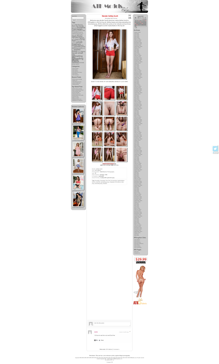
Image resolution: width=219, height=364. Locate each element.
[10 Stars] (115, 163)
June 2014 (136, 220)
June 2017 (136, 173)
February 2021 (137, 117)
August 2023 (137, 78)
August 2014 (137, 217)
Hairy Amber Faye (76, 91)
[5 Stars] (108, 163)
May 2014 (136, 221)
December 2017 (138, 166)
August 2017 (137, 171)
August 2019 (137, 140)
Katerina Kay (75, 96)
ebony (76, 30)
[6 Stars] (110, 163)
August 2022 (137, 94)
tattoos (75, 62)
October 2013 (137, 230)
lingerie (77, 39)
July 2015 (136, 203)
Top (1, 353)
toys (93, 183)
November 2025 (138, 43)
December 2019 (138, 135)
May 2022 (136, 97)
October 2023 (137, 76)
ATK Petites (75, 73)
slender (75, 53)
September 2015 (138, 200)
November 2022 (138, 90)
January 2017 (137, 180)
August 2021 (137, 109)
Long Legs (79, 41)
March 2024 (137, 69)
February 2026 (137, 40)
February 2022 (137, 101)
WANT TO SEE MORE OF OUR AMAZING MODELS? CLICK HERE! (109, 81)
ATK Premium (75, 74)
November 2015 (138, 198)
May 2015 (136, 205)
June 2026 (136, 34)
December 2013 (138, 227)
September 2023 (138, 77)
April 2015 (136, 207)
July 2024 (136, 64)
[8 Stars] (112, 163)
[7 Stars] (111, 163)
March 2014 (137, 223)
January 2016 (137, 195)
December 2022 (138, 88)
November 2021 (138, 105)
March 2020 (137, 131)
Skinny (83, 51)
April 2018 (136, 160)
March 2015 (137, 208)
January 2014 (137, 226)
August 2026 (137, 32)
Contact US (137, 253)
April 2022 (136, 99)
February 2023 (137, 86)
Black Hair (75, 26)
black (81, 24)
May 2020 (136, 128)
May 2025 (136, 51)
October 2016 (137, 184)
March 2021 (137, 115)
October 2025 (137, 45)
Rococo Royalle (75, 92)
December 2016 (138, 181)
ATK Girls (136, 251)
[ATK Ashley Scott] (97, 101)
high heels (75, 37)
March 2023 (137, 85)
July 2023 (136, 79)
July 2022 (136, 95)
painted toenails (77, 45)
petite (83, 47)
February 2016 (137, 194)
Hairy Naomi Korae (76, 81)
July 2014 (136, 218)
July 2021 (136, 110)
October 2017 (137, 168)
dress (73, 30)
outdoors (74, 42)
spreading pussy (77, 59)
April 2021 (136, 114)
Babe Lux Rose (75, 97)
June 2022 (136, 96)
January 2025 (137, 56)
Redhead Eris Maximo (77, 100)
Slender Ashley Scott (110, 16)
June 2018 (136, 158)
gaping (81, 32)
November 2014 (138, 213)
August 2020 (137, 124)
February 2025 (137, 55)
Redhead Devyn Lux (76, 99)
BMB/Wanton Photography (107, 171)
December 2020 (138, 119)
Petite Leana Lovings (77, 79)
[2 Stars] (104, 163)
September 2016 (138, 185)
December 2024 (138, 58)
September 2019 (138, 139)
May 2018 (136, 159)
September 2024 (138, 61)
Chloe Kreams (75, 84)
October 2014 (137, 214)
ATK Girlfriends (137, 247)
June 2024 (136, 65)
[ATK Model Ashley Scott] (109, 85)
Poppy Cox (74, 80)
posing (80, 48)
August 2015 (137, 202)
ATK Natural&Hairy (138, 243)
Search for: (74, 16)
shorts (79, 51)
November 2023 (138, 74)
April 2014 (136, 222)
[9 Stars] (114, 163)
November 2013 (138, 229)
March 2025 (137, 54)
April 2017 (136, 176)
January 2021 (137, 118)
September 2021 (138, 108)
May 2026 (136, 36)
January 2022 (137, 103)
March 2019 (137, 146)
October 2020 (137, 122)
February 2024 (137, 70)
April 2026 (136, 37)
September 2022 (138, 92)
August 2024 (137, 63)
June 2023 (136, 81)
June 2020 (136, 127)
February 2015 (137, 209)
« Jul (136, 27)
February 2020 (137, 132)
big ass (73, 24)
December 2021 (138, 104)
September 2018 (138, 154)
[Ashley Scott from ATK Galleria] (109, 29)
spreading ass (77, 57)
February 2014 (137, 225)
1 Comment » (116, 349)
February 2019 (137, 148)
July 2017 (136, 172)
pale (73, 47)
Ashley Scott (99, 169)
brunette (81, 27)
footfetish (76, 32)
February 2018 (137, 163)
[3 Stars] (106, 163)
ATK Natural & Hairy (77, 72)
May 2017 (136, 175)
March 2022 (137, 100)
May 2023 (136, 82)
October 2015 (137, 199)
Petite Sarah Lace (76, 93)
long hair (114, 180)
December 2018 (138, 150)
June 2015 (136, 204)
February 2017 (137, 178)
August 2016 (137, 186)
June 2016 (136, 189)
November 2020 (138, 121)
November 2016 (138, 182)
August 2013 (137, 232)
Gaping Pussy (75, 33)
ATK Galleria (75, 71)
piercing (75, 48)
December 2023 (138, 73)
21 (142, 23)
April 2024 (136, 68)
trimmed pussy (98, 183)
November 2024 (138, 59)
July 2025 (136, 49)
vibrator (105, 183)
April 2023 (136, 83)
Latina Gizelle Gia (76, 83)
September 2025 (138, 46)
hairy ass (81, 33)
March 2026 (137, 38)
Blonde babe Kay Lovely (77, 95)
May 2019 (136, 144)
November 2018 (138, 151)
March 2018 (137, 162)
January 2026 (137, 41)
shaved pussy (76, 50)
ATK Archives (75, 68)
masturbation (120, 180)
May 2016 (136, 190)
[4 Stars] (107, 163)
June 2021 (136, 112)
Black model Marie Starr (78, 90)
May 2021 (136, 113)
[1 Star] (103, 163)
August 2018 (137, 155)
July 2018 (136, 157)
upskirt (77, 64)
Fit (72, 32)
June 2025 (136, 50)
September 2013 (138, 231)
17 (135, 23)
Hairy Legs (74, 35)
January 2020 (137, 133)
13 (140, 22)
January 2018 (137, 164)
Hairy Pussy (77, 36)
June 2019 (136, 142)
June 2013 (136, 235)
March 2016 (137, 193)
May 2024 (136, 67)
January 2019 (137, 149)
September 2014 (138, 216)
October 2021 (137, 106)
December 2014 (138, 212)
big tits (77, 24)
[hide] (217, 146)
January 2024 (137, 72)
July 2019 (136, 141)
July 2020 (136, 126)
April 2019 (136, 145)
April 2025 (136, 52)
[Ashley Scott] (97, 132)
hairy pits (79, 35)
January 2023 (137, 87)
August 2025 (137, 47)
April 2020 (136, 130)
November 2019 (138, 136)
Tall (116, 182)
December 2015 (138, 196)
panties (77, 46)
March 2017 (137, 177)
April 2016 (136, 191)
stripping (75, 61)
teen (122, 182)
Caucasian (77, 29)
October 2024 (137, 60)
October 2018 (137, 153)
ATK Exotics (75, 69)
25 (137, 24)
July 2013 (136, 234)
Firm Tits (81, 30)
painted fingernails (77, 43)
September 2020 (138, 123)
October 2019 (137, 137)
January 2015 (137, 211)
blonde (81, 26)
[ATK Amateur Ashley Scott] (97, 85)
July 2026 (136, 33)
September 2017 (138, 169)
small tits (98, 182)
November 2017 (138, 167)
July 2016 (136, 187)
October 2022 (137, 91)
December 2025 (138, 42)
